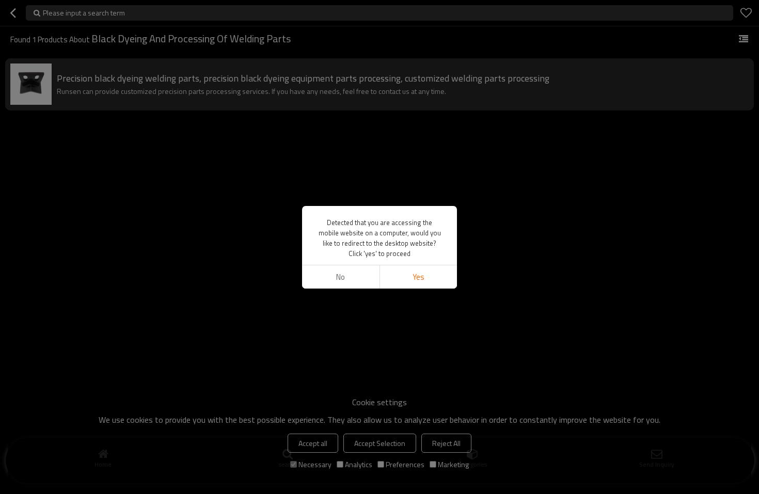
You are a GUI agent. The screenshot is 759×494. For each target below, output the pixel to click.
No (340, 277)
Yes (418, 277)
